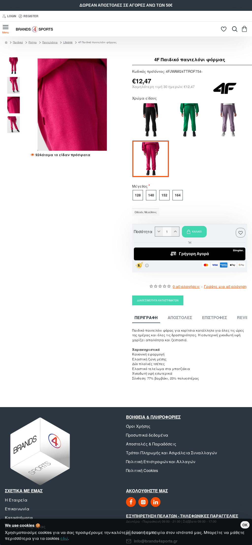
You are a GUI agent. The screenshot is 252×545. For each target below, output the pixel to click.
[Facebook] (131, 502)
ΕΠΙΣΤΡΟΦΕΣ (214, 317)
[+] (175, 231)
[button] (14, 59)
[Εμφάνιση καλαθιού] (245, 29)
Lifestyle (68, 42)
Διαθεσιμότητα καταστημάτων (157, 300)
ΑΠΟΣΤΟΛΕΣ (180, 317)
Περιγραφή (146, 317)
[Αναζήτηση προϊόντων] (233, 29)
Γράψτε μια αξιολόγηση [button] (225, 286)
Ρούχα (33, 42)
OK (245, 524)
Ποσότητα (143, 231)
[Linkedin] (155, 502)
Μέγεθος (140, 187)
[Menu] (5, 29)
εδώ (64, 538)
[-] (159, 231)
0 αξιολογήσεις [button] (186, 286)
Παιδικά (18, 42)
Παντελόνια (50, 42)
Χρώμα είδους (144, 99)
